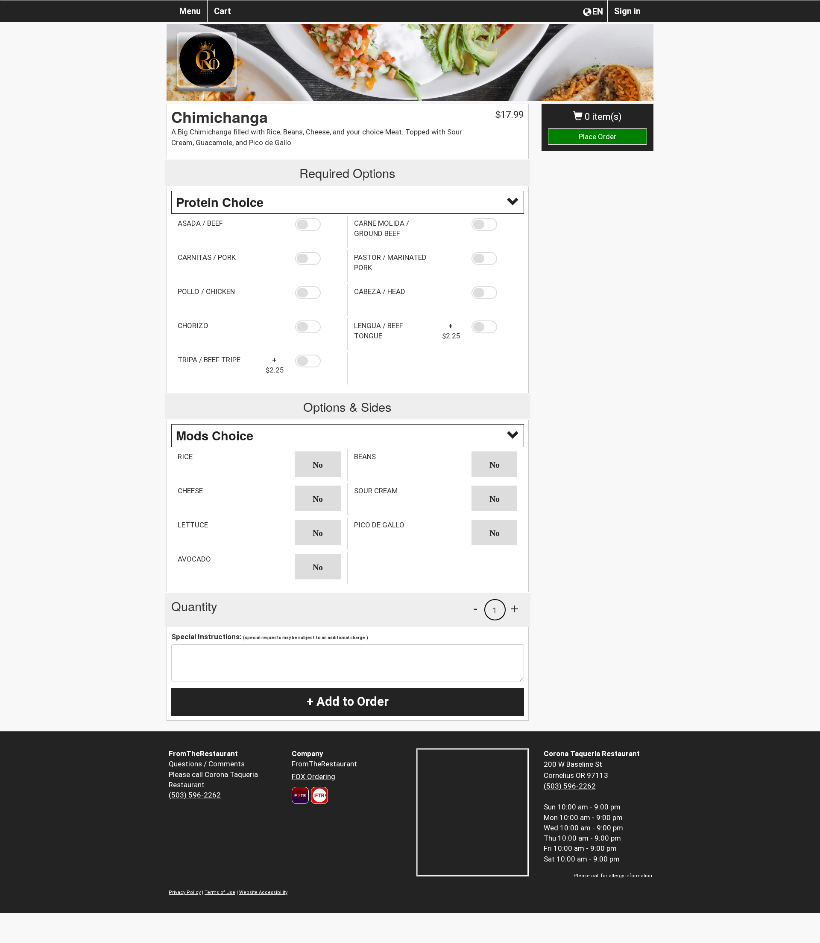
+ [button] (514, 608)
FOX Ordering (313, 776)
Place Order (597, 136)
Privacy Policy (185, 892)
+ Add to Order (348, 701)
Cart (222, 11)
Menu (190, 11)
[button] (318, 224)
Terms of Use (220, 892)
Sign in (627, 11)
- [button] (475, 608)
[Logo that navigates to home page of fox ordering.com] (318, 795)
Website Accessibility (263, 892)
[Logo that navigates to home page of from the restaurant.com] (300, 795)
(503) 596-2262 (195, 795)
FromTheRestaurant (324, 764)
